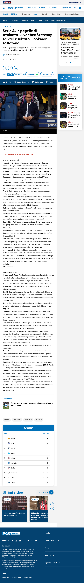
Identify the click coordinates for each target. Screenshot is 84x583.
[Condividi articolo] (5, 68)
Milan (13, 458)
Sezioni (47, 548)
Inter (12, 443)
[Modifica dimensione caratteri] (16, 68)
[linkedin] (28, 540)
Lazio (12, 478)
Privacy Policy (16, 577)
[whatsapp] (20, 540)
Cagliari (13, 468)
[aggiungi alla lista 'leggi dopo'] (10, 68)
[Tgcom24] (7, 2)
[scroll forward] (52, 508)
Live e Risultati (50, 540)
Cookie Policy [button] (28, 577)
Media (47, 533)
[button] (21, 82)
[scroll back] (52, 504)
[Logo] (16, 8)
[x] (24, 540)
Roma (13, 438)
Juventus (14, 473)
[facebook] (12, 540)
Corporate (5, 577)
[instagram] (16, 540)
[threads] (32, 540)
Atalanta (14, 463)
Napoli (13, 453)
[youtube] (36, 540)
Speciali (48, 555)
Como (13, 482)
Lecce (13, 448)
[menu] (4, 8)
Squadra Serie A (51, 563)
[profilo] (80, 8)
